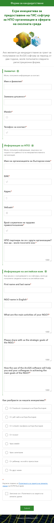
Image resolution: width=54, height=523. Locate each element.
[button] (18, 71)
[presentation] (27, 408)
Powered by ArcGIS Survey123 (27, 518)
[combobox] (27, 198)
